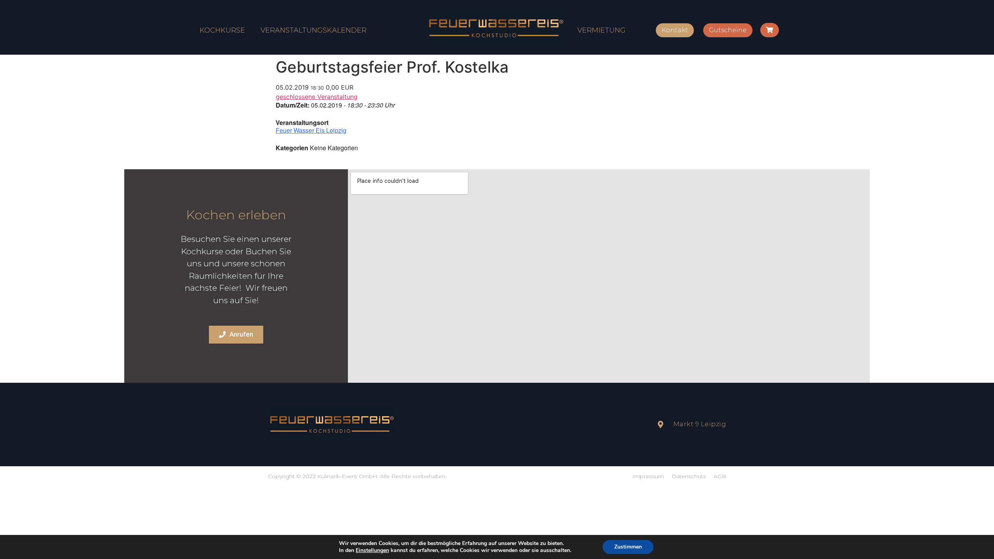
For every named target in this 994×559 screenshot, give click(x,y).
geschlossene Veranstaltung (317, 97)
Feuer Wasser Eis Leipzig (311, 130)
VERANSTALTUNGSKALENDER (314, 30)
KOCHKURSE (222, 30)
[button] (675, 30)
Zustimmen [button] (628, 546)
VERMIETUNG (601, 30)
